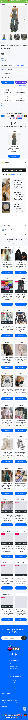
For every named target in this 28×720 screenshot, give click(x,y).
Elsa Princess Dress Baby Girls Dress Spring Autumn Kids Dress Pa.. (7, 612)
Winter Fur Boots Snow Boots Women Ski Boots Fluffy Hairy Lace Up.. (7, 454)
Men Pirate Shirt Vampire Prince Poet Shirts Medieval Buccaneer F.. (7, 517)
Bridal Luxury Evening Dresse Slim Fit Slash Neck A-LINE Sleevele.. (21, 360)
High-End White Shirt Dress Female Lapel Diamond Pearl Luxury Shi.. (7, 391)
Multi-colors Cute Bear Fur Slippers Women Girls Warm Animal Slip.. (7, 297)
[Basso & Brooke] (3, 4)
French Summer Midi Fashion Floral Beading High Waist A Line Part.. (7, 328)
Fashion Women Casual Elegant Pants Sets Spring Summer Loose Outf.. (21, 517)
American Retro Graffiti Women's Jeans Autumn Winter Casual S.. (21, 297)
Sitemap (4, 706)
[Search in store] (22, 4)
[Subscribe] (24, 638)
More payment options (21, 85)
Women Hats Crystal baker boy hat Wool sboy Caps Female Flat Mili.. (20, 391)
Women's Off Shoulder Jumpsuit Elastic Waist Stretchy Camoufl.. (14, 149)
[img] (6, 174)
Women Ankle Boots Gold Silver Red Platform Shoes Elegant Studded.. (20, 454)
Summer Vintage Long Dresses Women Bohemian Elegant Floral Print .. (7, 486)
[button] (1, 1)
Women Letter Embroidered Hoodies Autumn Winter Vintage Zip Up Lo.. (21, 423)
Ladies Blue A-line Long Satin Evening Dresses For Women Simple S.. (7, 265)
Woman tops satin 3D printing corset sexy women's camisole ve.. (21, 486)
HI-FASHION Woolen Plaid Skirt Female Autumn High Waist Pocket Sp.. (7, 360)
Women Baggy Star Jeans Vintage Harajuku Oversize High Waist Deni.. (21, 612)
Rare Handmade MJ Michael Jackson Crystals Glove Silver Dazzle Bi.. (20, 549)
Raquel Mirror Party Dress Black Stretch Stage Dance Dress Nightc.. (20, 328)
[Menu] (26, 4)
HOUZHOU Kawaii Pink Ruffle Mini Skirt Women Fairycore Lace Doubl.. (7, 423)
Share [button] (4, 104)
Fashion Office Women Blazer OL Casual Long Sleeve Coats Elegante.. (21, 580)
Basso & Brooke (16, 712)
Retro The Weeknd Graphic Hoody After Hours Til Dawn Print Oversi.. (20, 265)
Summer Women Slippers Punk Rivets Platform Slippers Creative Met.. (7, 549)
